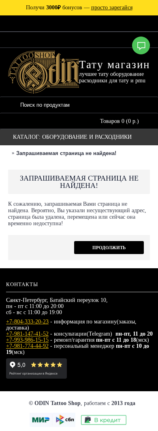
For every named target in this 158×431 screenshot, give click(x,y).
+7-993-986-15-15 (27, 340)
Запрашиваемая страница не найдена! (66, 153)
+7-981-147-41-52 (27, 334)
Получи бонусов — (79, 7)
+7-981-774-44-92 (27, 346)
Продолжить (109, 247)
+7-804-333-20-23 (27, 322)
